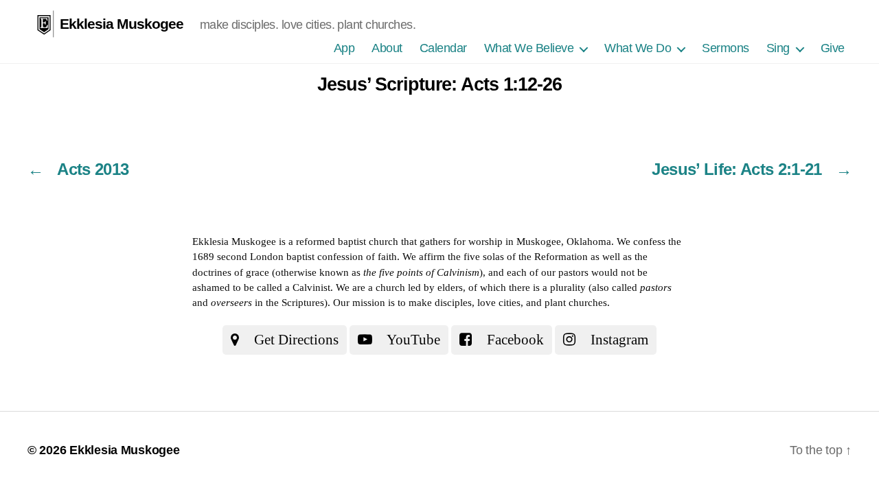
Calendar (443, 48)
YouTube (412, 339)
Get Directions (295, 339)
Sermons (725, 48)
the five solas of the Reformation (518, 256)
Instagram (617, 339)
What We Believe (529, 48)
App (344, 48)
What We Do (637, 48)
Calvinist (311, 287)
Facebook (513, 339)
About (387, 48)
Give (833, 48)
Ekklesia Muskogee (121, 23)
